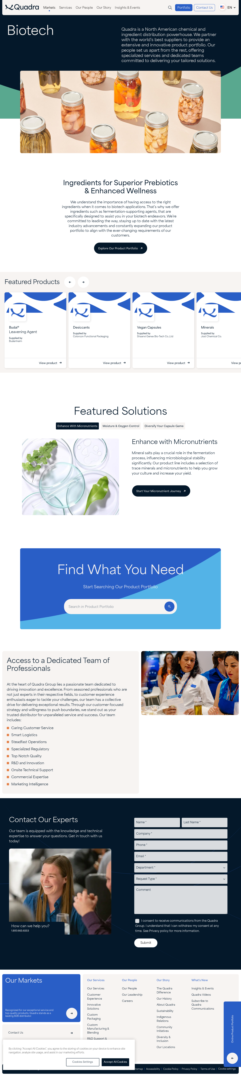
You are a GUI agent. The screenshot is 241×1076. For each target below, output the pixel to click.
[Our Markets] (71, 1013)
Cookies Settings (82, 1062)
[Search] (170, 8)
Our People (84, 7)
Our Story (104, 7)
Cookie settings (227, 1069)
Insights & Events (127, 7)
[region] (69, 1055)
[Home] (22, 9)
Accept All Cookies (115, 1062)
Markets (49, 7)
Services (65, 7)
